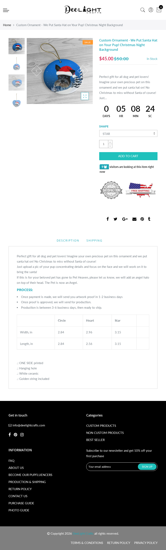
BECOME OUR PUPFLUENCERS (30, 475)
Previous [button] (36, 70)
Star (106, 134)
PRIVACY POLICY (145, 543)
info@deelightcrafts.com (29, 425)
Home (7, 25)
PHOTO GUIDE (19, 510)
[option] (60, 71)
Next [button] (82, 70)
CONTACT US (18, 496)
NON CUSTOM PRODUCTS (105, 432)
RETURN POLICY (20, 489)
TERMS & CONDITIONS (87, 543)
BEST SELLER (95, 440)
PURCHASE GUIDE (21, 503)
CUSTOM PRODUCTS (101, 425)
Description (68, 240)
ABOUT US (16, 467)
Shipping (94, 240)
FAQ (11, 460)
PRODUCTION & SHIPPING (27, 482)
